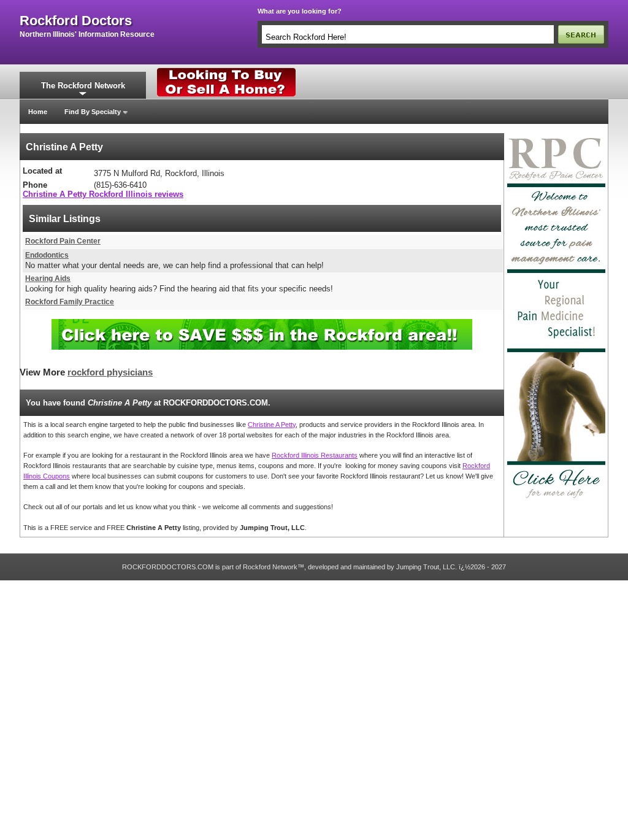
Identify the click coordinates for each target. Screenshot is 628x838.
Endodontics (47, 255)
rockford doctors (76, 21)
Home (37, 111)
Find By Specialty (92, 111)
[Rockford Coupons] (262, 323)
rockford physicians (110, 372)
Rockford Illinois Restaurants (315, 455)
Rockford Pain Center (63, 241)
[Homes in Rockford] (227, 70)
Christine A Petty (272, 424)
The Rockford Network (83, 85)
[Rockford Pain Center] (556, 136)
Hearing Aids (48, 278)
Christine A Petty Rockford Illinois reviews (103, 194)
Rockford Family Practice (69, 302)
